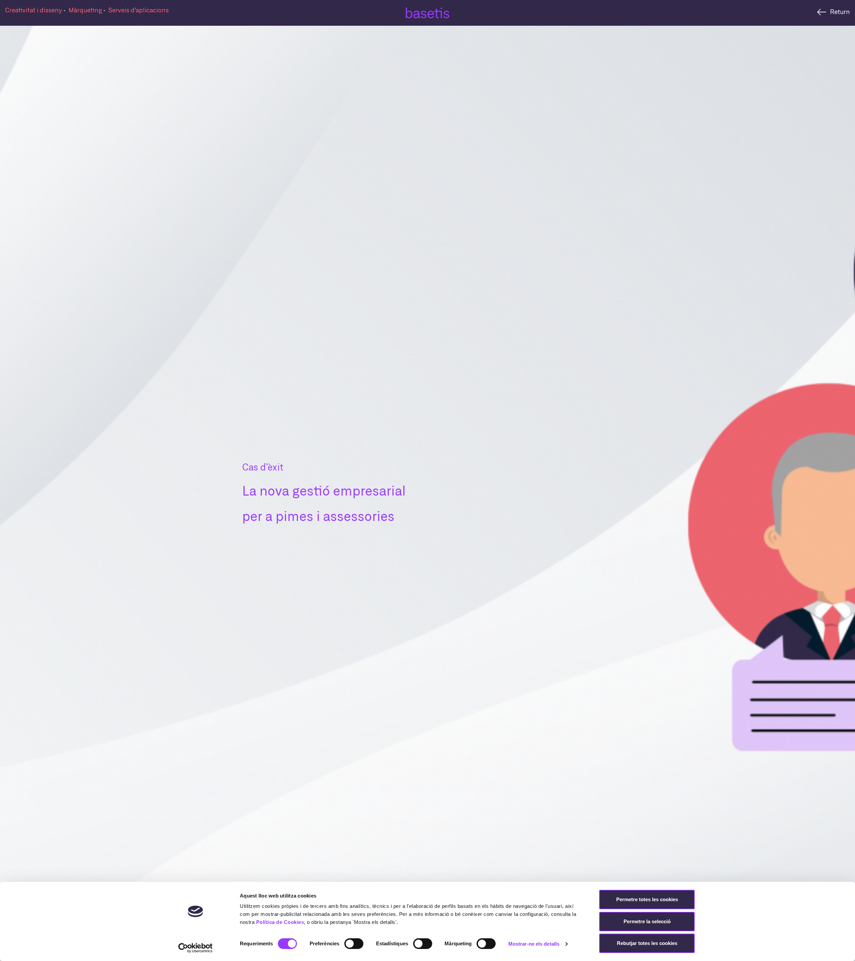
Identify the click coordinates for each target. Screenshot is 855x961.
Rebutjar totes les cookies (647, 943)
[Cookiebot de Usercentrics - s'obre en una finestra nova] (195, 948)
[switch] (353, 943)
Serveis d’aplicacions (138, 10)
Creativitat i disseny (34, 10)
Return (840, 11)
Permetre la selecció (647, 921)
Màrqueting (85, 10)
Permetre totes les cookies (647, 899)
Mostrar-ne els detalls (533, 944)
